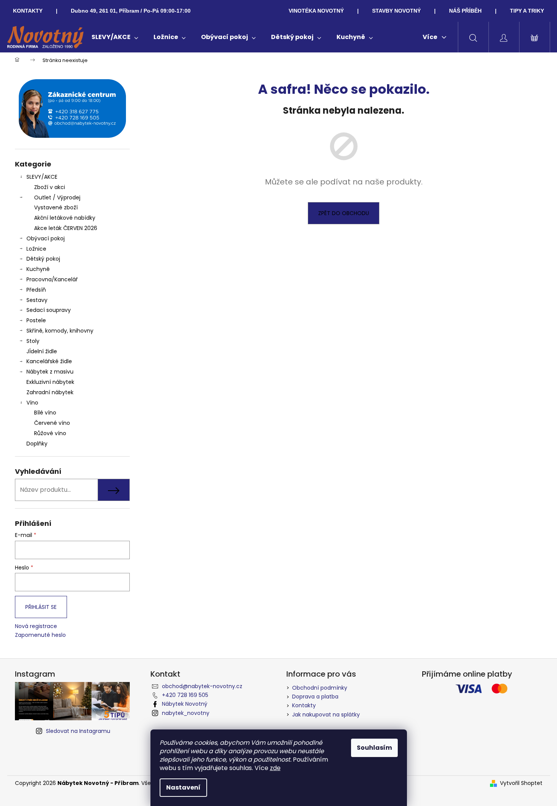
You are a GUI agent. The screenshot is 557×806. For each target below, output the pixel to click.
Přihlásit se (41, 607)
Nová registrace (36, 626)
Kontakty (304, 705)
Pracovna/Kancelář (52, 279)
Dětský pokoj (43, 259)
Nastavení (183, 787)
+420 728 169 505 (185, 695)
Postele (36, 320)
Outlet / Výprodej (57, 197)
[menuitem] (115, 37)
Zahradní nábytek (50, 392)
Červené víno (52, 423)
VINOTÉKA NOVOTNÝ (316, 11)
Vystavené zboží (56, 207)
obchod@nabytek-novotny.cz (202, 686)
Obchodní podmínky (319, 688)
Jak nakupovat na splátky (326, 714)
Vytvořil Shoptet (521, 783)
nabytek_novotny (185, 713)
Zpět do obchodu (343, 213)
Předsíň (36, 290)
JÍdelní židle (41, 351)
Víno (32, 402)
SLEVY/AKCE (41, 177)
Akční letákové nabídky (64, 218)
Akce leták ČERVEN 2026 (65, 228)
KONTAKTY (27, 11)
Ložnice (36, 249)
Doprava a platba (315, 696)
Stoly (32, 341)
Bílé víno (45, 412)
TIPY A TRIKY (527, 11)
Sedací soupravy (48, 310)
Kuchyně (38, 269)
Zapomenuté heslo (40, 635)
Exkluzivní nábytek (50, 382)
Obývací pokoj (45, 238)
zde (275, 768)
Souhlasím (374, 747)
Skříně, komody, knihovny (59, 330)
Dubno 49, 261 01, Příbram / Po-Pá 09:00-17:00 (131, 11)
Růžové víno (50, 433)
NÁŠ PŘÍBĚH (465, 11)
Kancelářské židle (49, 361)
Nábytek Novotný (184, 704)
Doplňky (36, 443)
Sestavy (36, 300)
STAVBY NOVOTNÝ (396, 11)
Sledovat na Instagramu (78, 731)
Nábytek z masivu (50, 371)
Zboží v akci (49, 187)
